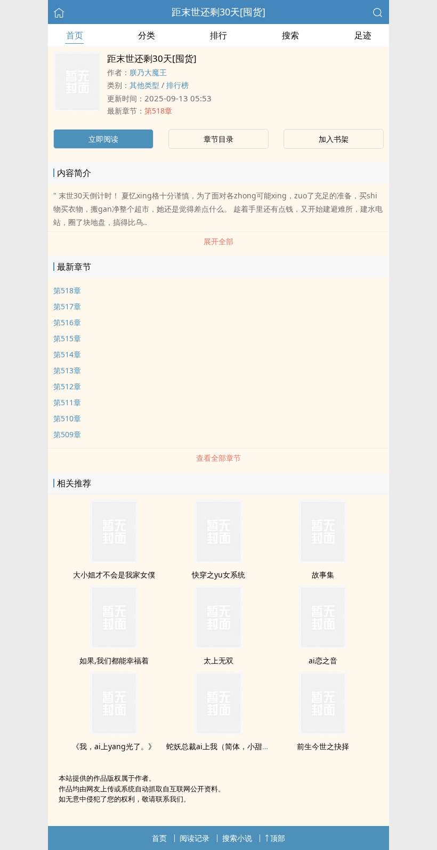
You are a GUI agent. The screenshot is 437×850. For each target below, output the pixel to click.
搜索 (290, 35)
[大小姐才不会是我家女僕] (114, 560)
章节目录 (218, 139)
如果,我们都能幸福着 (114, 660)
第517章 (67, 306)
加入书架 (334, 139)
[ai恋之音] (323, 646)
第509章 (67, 434)
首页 (74, 35)
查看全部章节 (218, 458)
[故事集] (323, 560)
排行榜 (177, 85)
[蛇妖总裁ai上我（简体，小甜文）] (218, 732)
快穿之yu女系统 (218, 575)
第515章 (67, 338)
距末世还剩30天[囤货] (218, 11)
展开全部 (218, 241)
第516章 (67, 322)
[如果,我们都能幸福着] (114, 646)
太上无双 (218, 660)
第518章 (158, 111)
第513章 (67, 370)
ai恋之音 (323, 660)
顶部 (277, 838)
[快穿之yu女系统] (218, 560)
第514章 (67, 354)
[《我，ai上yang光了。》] (114, 732)
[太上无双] (218, 646)
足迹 (362, 35)
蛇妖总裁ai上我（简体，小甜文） (221, 746)
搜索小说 (237, 838)
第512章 (67, 386)
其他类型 (144, 85)
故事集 (323, 575)
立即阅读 (103, 139)
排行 (218, 35)
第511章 (67, 402)
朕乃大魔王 (148, 72)
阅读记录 (194, 838)
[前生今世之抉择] (323, 732)
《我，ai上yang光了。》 (114, 746)
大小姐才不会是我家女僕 (114, 575)
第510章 (67, 418)
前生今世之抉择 (323, 746)
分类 (146, 35)
